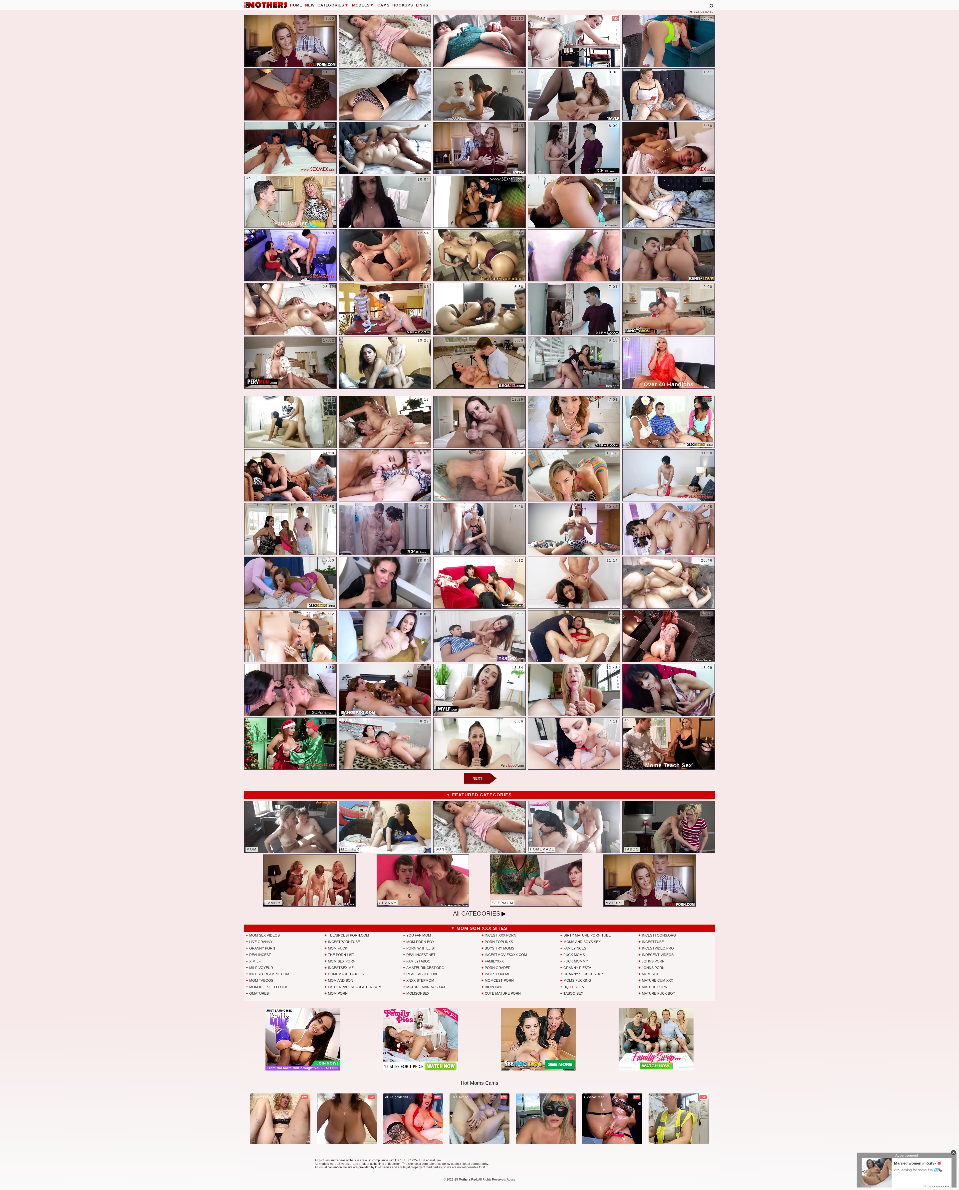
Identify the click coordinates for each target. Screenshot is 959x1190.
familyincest (575, 948)
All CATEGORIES (476, 913)
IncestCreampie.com (269, 974)
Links (422, 5)
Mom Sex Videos (264, 935)
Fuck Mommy (575, 961)
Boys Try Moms (499, 948)
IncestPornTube (344, 942)
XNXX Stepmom (420, 980)
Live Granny (260, 942)
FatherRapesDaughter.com (355, 987)
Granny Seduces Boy (583, 974)
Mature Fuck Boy (658, 993)
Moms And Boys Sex (582, 942)
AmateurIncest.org (425, 968)
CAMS (383, 5)
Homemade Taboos (346, 974)
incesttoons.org (659, 935)
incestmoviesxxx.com (506, 955)
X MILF (255, 961)
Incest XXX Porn (500, 935)
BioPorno (494, 987)
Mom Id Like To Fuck (268, 987)
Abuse (511, 1179)
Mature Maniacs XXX (425, 987)
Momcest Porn (499, 980)
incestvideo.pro (658, 948)
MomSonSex (417, 993)
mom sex (650, 974)
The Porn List (341, 955)
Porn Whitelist (421, 948)
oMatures (259, 993)
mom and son (340, 980)
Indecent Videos (658, 955)
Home (296, 5)
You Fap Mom (418, 935)
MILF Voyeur (261, 968)
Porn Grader (497, 968)
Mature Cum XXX (657, 980)
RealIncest (260, 955)
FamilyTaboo (418, 961)
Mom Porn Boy (420, 942)
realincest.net (421, 955)
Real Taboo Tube (422, 974)
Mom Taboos (261, 980)
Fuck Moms (574, 955)
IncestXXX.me (497, 974)
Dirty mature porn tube (587, 935)
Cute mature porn (503, 993)
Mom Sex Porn (341, 961)
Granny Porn (262, 948)
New (309, 5)
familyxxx (494, 961)
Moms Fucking (577, 980)
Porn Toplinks (499, 942)
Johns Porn (653, 961)
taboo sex (573, 993)
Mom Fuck (337, 948)
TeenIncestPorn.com (348, 935)
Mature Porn (654, 987)
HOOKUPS (402, 5)
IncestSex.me (341, 968)
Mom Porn (338, 993)
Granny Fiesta (577, 968)
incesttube (653, 942)
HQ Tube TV (573, 987)
